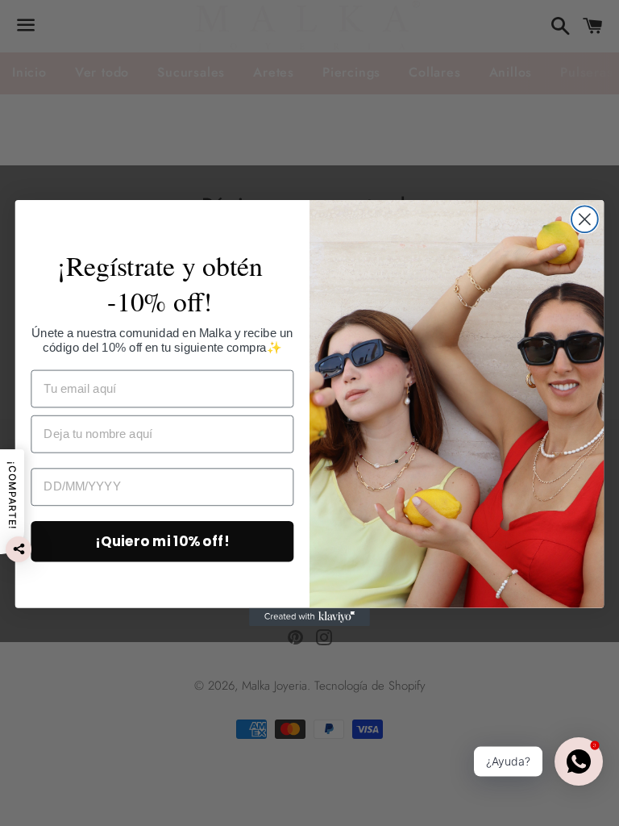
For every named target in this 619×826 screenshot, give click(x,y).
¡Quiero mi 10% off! (162, 541)
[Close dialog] (584, 219)
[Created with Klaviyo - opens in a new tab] (309, 617)
